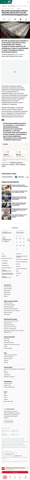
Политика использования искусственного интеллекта (8, 274)
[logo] (9, 2)
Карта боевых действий (9, 304)
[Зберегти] (26, 19)
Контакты (18, 264)
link (16, 238)
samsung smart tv (15, 434)
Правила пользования (6, 267)
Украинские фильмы (8, 356)
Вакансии (18, 266)
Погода (5, 296)
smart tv (6, 434)
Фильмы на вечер (8, 358)
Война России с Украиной (11, 301)
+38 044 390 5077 (20, 232)
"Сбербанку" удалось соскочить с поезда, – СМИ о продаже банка (13, 164)
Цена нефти (6, 338)
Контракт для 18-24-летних (10, 326)
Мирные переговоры (9, 306)
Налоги (5, 346)
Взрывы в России (8, 312)
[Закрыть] (27, 468)
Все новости (7, 285)
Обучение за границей (9, 376)
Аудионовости (7, 294)
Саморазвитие (7, 374)
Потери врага (7, 314)
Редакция (4, 256)
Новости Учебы (8, 367)
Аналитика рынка (8, 383)
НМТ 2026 (6, 372)
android (6, 431)
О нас (3, 253)
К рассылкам (9, 421)
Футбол (5, 395)
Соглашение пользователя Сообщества (21, 257)
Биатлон (6, 399)
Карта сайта (18, 273)
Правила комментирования (22, 259)
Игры (17, 275)
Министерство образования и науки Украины (14, 369)
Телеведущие (4, 263)
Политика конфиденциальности (6, 270)
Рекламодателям (5, 265)
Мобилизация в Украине (10, 319)
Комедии (6, 360)
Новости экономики (9, 337)
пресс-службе (19, 54)
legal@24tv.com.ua (18, 455)
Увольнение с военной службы (11, 321)
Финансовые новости (9, 342)
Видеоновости (7, 292)
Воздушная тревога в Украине (11, 308)
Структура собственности (21, 268)
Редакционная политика (7, 258)
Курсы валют (7, 340)
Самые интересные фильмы (10, 354)
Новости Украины (8, 288)
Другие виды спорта (8, 401)
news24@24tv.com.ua (6, 232)
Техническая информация (21, 261)
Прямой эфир (7, 290)
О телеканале (5, 260)
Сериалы (6, 362)
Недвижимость (8, 381)
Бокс (5, 393)
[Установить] (15, 470)
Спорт (5, 391)
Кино (5, 353)
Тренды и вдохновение (9, 387)
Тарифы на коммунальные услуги (11, 344)
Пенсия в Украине (8, 348)
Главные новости (8, 286)
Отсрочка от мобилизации (10, 328)
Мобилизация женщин (9, 324)
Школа (5, 371)
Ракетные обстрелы (8, 303)
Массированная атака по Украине (12, 310)
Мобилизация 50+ (8, 323)
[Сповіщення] (28, 2)
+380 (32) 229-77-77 (10, 454)
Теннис (5, 397)
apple (15, 431)
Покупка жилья (7, 385)
